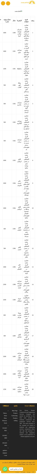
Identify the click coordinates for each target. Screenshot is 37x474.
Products (15, 418)
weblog (15, 420)
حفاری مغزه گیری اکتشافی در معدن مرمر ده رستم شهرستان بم (26, 140)
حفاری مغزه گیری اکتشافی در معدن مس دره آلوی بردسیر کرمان (26, 103)
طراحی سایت (29, 464)
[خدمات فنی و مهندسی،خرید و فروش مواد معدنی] (28, 3)
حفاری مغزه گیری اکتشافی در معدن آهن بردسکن (26, 85)
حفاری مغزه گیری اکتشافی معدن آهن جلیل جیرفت (26, 374)
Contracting (14, 415)
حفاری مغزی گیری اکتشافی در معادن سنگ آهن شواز (26, 69)
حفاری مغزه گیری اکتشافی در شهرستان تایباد (26, 267)
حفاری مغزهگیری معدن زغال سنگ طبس (26, 300)
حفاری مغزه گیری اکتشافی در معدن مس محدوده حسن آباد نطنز (26, 248)
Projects (15, 413)
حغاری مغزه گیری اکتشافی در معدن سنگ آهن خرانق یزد (26, 122)
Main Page (14, 410)
